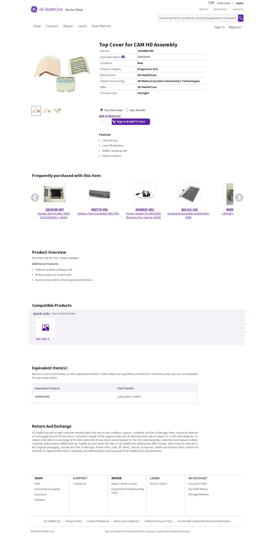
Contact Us (237, 9)
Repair (68, 26)
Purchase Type (108, 93)
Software (39, 500)
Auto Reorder (137, 110)
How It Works (220, 9)
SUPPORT (80, 478)
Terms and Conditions (126, 521)
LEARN (154, 478)
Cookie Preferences (98, 521)
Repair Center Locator (124, 484)
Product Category (110, 69)
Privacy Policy (74, 521)
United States (223, 3)
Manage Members (199, 494)
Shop (37, 26)
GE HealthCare (52, 521)
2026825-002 (144, 209)
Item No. (105, 51)
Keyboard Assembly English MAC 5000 (188, 215)
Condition (106, 63)
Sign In (219, 27)
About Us (203, 9)
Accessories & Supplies (47, 489)
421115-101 (189, 209)
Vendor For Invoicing (112, 81)
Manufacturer (107, 75)
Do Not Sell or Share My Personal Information (204, 521)
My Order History (198, 489)
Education (40, 494)
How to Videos (158, 484)
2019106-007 (54, 209)
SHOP (38, 478)
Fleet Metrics (101, 26)
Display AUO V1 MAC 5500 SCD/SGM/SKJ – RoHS (54, 215)
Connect (52, 26)
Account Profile (197, 484)
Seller (103, 87)
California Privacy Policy (158, 521)
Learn (82, 26)
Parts (37, 484)
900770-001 (99, 209)
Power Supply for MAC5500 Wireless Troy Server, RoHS (143, 215)
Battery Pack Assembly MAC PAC (98, 213)
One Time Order (113, 110)
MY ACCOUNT (198, 478)
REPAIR (117, 478)
